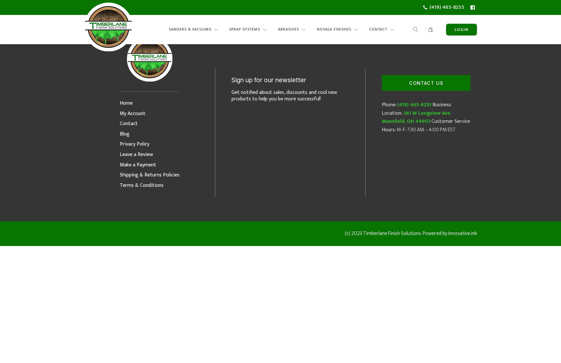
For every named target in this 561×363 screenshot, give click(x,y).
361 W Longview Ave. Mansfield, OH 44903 (416, 117)
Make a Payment (138, 165)
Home (126, 103)
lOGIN (461, 29)
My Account (132, 113)
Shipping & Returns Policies (150, 175)
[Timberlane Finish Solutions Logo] (108, 29)
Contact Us (426, 83)
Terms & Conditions (142, 185)
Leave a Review (136, 154)
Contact (129, 123)
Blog (125, 134)
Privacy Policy (134, 144)
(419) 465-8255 (414, 104)
